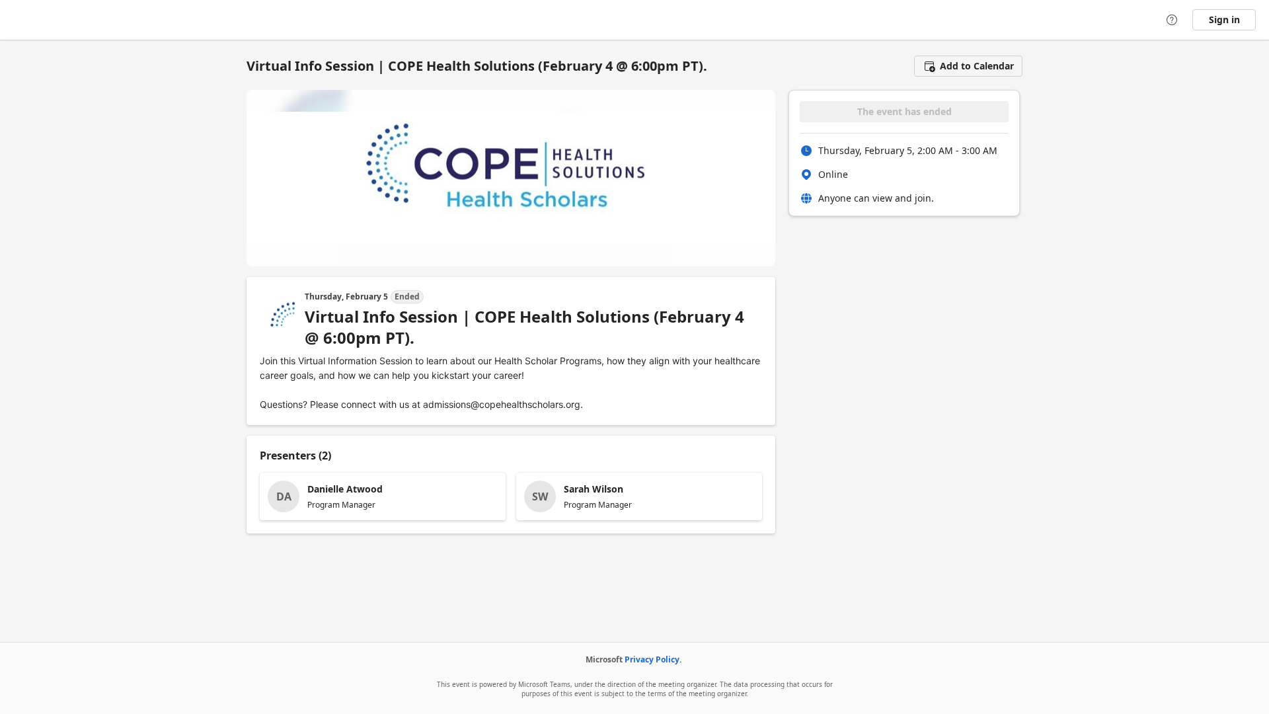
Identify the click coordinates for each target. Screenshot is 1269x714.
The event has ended (904, 111)
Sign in (1224, 19)
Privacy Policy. (653, 659)
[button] (968, 66)
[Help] (1172, 20)
